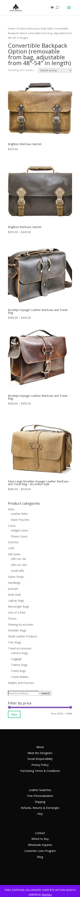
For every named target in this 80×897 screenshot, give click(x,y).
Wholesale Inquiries (40, 845)
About (40, 747)
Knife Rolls (14, 595)
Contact (40, 833)
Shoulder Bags (17, 630)
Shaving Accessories (20, 624)
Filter (14, 714)
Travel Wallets (20, 677)
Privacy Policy (40, 765)
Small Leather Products (22, 636)
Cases (12, 526)
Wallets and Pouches (21, 683)
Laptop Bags (16, 600)
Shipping (40, 802)
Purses (12, 618)
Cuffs (11, 548)
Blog (40, 857)
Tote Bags (14, 642)
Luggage (16, 659)
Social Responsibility (40, 759)
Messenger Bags (18, 606)
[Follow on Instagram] (69, 877)
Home (11, 28)
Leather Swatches (40, 790)
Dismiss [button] (47, 894)
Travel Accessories (19, 648)
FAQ (40, 814)
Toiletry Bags (19, 665)
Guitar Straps (16, 576)
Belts (11, 509)
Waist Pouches (20, 520)
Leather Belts (19, 514)
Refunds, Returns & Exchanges (40, 808)
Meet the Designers (40, 753)
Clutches (13, 542)
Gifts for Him (19, 565)
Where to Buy (40, 839)
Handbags (14, 583)
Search (45, 693)
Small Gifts (17, 570)
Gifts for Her (18, 559)
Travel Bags (18, 671)
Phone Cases (19, 536)
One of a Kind (16, 612)
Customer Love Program (40, 851)
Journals (13, 589)
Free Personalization (40, 796)
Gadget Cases (19, 530)
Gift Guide (14, 554)
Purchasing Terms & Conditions (40, 771)
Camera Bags (19, 653)
